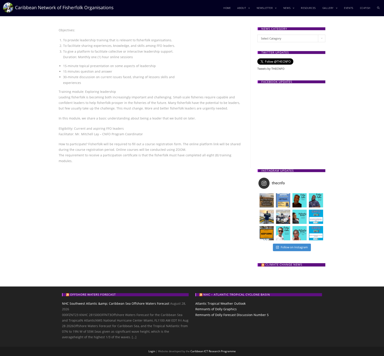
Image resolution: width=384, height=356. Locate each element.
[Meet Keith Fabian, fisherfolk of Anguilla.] (267, 217)
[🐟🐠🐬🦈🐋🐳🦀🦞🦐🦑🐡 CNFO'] (283, 200)
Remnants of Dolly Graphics (216, 309)
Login (151, 351)
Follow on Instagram (294, 247)
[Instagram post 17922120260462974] (316, 217)
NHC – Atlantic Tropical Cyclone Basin (236, 294)
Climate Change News (283, 265)
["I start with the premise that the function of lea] (267, 233)
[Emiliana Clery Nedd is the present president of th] (299, 233)
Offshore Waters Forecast (93, 294)
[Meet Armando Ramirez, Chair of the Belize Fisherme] (283, 233)
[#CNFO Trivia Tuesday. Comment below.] (316, 233)
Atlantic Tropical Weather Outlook (220, 303)
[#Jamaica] (267, 200)
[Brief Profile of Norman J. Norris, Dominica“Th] (299, 200)
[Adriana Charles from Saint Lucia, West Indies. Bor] (299, 217)
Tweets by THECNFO (270, 69)
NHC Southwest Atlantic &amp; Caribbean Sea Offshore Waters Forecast (115, 303)
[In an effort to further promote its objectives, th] (283, 217)
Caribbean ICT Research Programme (213, 351)
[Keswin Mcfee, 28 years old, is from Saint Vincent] (316, 200)
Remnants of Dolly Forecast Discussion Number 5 (232, 315)
